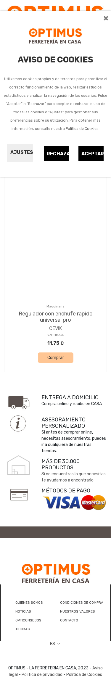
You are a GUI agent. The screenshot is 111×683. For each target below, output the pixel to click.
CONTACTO (69, 620)
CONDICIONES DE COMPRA (81, 602)
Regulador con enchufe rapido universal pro (56, 316)
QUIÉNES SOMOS (29, 602)
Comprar (55, 357)
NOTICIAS (23, 611)
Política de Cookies (82, 129)
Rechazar (58, 154)
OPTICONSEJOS (28, 620)
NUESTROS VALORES (77, 611)
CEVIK (55, 328)
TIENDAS (22, 629)
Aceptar (92, 154)
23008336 (55, 335)
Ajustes (21, 152)
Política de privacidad (42, 674)
